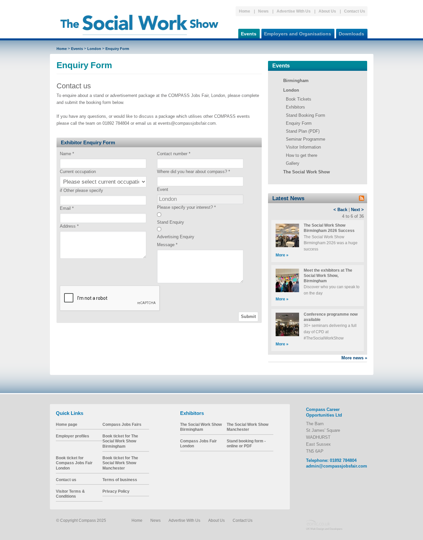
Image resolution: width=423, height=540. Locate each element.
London (94, 49)
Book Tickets (298, 99)
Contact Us (354, 11)
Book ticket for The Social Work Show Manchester (120, 463)
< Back (340, 209)
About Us (327, 11)
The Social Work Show (306, 171)
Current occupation (78, 171)
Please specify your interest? (186, 207)
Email (67, 208)
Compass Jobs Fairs (121, 424)
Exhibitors (295, 107)
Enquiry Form (117, 49)
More (282, 255)
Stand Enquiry (170, 222)
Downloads (351, 33)
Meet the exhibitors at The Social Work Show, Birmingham (328, 275)
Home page (66, 424)
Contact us (66, 479)
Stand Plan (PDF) (303, 131)
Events (248, 33)
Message (167, 244)
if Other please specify (81, 190)
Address (69, 226)
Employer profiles (72, 436)
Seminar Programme (305, 139)
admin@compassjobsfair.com (336, 466)
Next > (357, 209)
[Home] (139, 37)
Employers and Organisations (297, 33)
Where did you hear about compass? (193, 171)
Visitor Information (303, 147)
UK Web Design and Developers (324, 528)
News (263, 11)
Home (244, 11)
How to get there (301, 155)
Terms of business (119, 479)
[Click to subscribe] (361, 199)
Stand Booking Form (305, 115)
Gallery (292, 163)
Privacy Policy (116, 491)
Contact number (173, 153)
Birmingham (296, 80)
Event (162, 189)
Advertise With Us (294, 11)
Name (67, 153)
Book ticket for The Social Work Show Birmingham (120, 441)
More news (354, 357)
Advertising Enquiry (175, 236)
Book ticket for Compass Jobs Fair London (74, 463)
